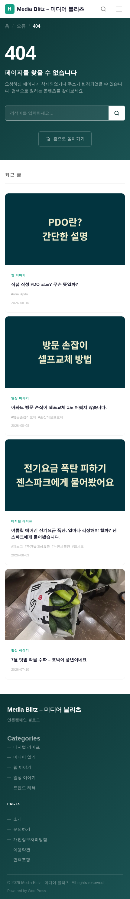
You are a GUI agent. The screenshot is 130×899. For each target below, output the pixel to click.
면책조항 (21, 859)
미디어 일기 (24, 757)
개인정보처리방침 (30, 839)
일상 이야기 (24, 777)
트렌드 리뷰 (24, 787)
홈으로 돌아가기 (69, 138)
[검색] (103, 9)
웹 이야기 (22, 767)
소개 (17, 819)
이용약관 (21, 849)
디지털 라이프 (26, 747)
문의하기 (21, 829)
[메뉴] (119, 9)
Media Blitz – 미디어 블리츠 (44, 709)
